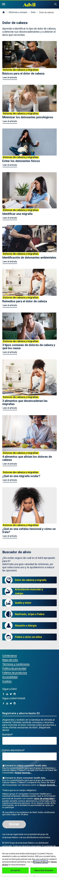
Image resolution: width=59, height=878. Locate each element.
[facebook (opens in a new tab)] (3, 694)
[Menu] (3, 4)
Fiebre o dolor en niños (28, 636)
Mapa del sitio (10, 659)
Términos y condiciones (16, 664)
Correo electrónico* (13, 750)
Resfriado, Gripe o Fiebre (29, 614)
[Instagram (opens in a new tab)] (14, 694)
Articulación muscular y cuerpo (29, 591)
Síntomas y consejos (18, 12)
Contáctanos (9, 655)
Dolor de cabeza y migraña (30, 579)
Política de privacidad (14, 668)
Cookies (7, 681)
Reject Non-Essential (43, 870)
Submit (55, 4)
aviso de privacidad (44, 798)
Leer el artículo (10, 77)
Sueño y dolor (23, 602)
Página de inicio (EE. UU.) (4, 12)
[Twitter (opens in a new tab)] (11, 694)
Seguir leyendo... (23, 772)
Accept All (15, 870)
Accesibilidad (9, 676)
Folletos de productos (14, 672)
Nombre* (7, 734)
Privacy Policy (40, 862)
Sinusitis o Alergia (26, 625)
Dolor (33, 12)
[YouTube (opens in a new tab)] (7, 694)
